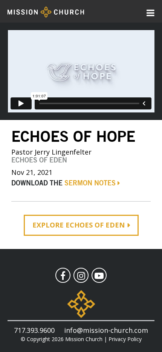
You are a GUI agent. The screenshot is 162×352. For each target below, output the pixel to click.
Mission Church (83, 339)
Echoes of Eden (39, 160)
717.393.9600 (34, 330)
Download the (63, 183)
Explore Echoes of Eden (78, 224)
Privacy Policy (125, 339)
